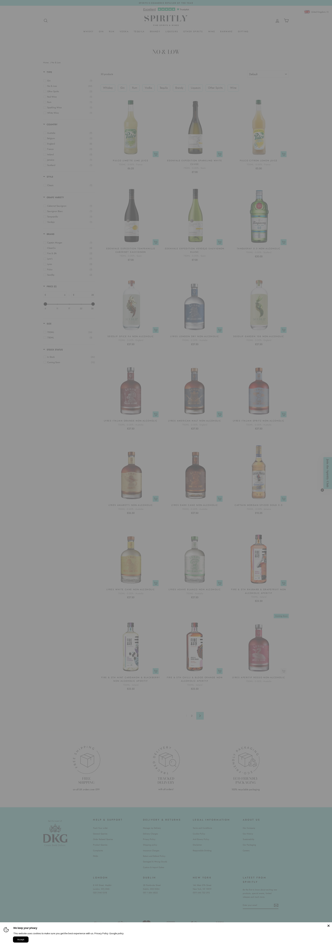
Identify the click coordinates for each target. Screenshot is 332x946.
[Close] (328, 925)
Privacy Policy (101, 933)
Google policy (116, 933)
